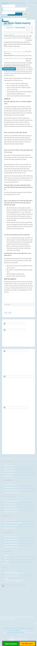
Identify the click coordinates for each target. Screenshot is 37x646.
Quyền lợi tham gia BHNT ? (11, 539)
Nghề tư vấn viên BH (9, 520)
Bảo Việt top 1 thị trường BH (11, 492)
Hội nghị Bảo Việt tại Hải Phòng (12, 490)
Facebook (6, 555)
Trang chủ (14, 617)
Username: (6, 14)
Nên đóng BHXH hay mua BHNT (13, 523)
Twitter (5, 558)
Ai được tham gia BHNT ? (11, 544)
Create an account (9, 68)
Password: (6, 25)
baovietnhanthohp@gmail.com (15, 580)
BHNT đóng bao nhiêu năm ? (12, 542)
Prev (6, 313)
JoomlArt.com (24, 630)
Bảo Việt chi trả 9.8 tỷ (9, 485)
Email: (5, 45)
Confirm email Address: (9, 55)
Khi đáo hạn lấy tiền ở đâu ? (11, 547)
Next (10, 313)
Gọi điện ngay (27, 643)
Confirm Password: (8, 35)
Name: (5, 4)
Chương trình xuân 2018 (10, 487)
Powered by (18, 639)
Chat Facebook (11, 644)
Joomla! (5, 632)
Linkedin (6, 561)
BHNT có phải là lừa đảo (10, 525)
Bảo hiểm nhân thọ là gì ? (11, 536)
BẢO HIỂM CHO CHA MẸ (26, 617)
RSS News (7, 563)
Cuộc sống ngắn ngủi (10, 528)
